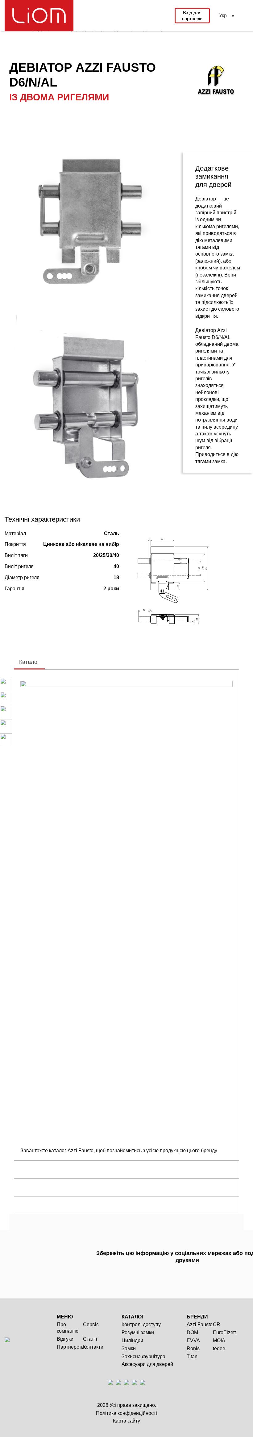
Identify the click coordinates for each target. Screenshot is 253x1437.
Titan (192, 1356)
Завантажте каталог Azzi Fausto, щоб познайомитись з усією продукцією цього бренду (118, 1150)
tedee (219, 1348)
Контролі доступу (141, 1324)
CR (216, 1324)
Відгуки (65, 1339)
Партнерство (72, 1347)
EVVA (193, 1340)
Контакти (93, 1347)
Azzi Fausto (200, 1324)
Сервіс (91, 1324)
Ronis (193, 1348)
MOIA (219, 1340)
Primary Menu (244, 15)
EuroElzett (224, 1332)
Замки (129, 1348)
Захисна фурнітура (143, 1356)
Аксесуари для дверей (147, 1364)
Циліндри (132, 1340)
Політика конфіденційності (126, 1413)
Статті (90, 1339)
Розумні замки (138, 1332)
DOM (192, 1332)
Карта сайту (126, 1420)
